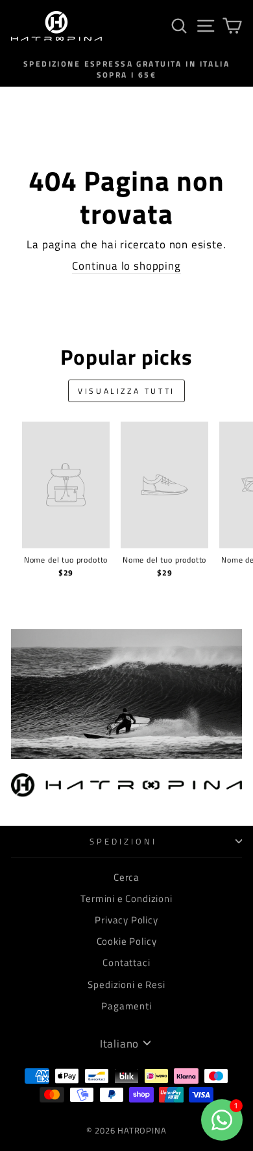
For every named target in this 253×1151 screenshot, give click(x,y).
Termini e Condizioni (126, 898)
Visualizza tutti (126, 391)
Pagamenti (126, 1005)
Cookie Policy (127, 941)
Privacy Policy (126, 919)
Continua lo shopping (126, 266)
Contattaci (126, 962)
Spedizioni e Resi (126, 984)
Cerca (126, 877)
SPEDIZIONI (123, 841)
